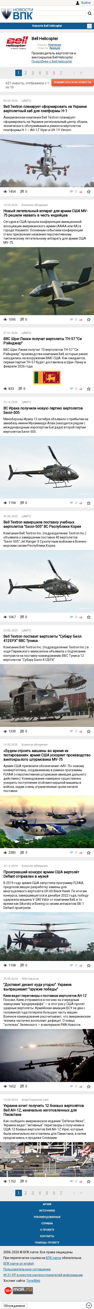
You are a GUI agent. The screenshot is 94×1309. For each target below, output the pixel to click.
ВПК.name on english (18, 1263)
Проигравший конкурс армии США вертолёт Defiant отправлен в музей (41, 874)
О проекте (47, 1229)
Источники (47, 1210)
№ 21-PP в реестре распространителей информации (43, 1275)
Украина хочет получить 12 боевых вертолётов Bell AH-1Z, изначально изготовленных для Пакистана (43, 1109)
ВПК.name (53, 1258)
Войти (86, 3)
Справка (47, 1223)
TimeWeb (33, 1281)
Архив (47, 1204)
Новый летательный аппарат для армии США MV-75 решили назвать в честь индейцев (45, 213)
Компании (54, 44)
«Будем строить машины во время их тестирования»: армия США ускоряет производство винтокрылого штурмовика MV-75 (47, 755)
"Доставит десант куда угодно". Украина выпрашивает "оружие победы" (37, 986)
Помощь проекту (47, 1242)
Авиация (55, 48)
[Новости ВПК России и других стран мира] (17, 18)
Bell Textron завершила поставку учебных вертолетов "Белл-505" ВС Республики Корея (42, 524)
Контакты (47, 1236)
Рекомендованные (47, 1217)
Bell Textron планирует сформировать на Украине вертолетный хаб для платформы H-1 (45, 108)
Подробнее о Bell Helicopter (52, 61)
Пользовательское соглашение (27, 1269)
